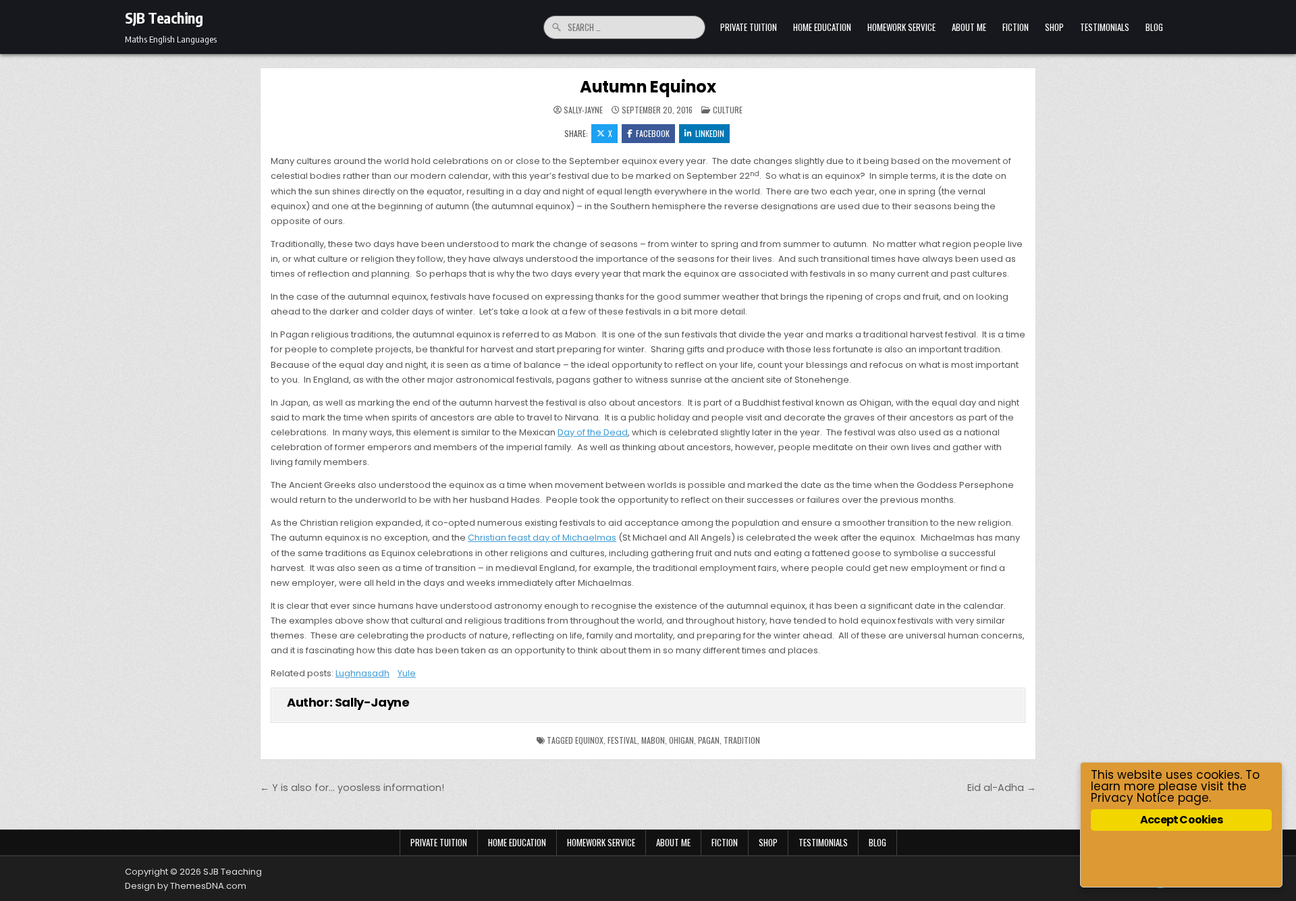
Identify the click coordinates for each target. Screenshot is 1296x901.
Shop (1054, 27)
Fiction (1015, 27)
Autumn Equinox (648, 87)
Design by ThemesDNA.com (185, 885)
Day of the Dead (593, 432)
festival (622, 740)
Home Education (822, 27)
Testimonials (1104, 27)
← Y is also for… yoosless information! (352, 787)
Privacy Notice (1132, 798)
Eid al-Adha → (1001, 787)
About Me (969, 27)
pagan (709, 740)
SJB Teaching (163, 17)
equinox (589, 740)
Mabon (653, 740)
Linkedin (709, 133)
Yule (407, 673)
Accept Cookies (1181, 819)
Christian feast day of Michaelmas (542, 537)
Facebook (653, 133)
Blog (1154, 27)
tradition (742, 740)
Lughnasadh (362, 673)
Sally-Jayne (583, 110)
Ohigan (681, 740)
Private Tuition (748, 27)
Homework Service (901, 27)
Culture (727, 109)
